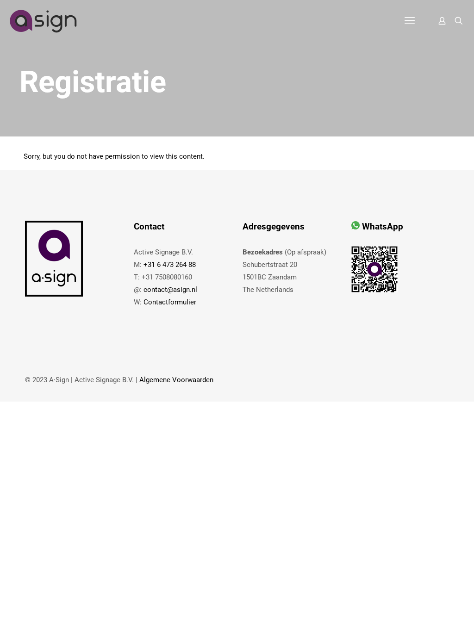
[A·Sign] (43, 21)
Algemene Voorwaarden (176, 380)
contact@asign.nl (170, 289)
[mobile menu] (410, 21)
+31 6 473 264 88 (169, 264)
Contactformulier (169, 302)
